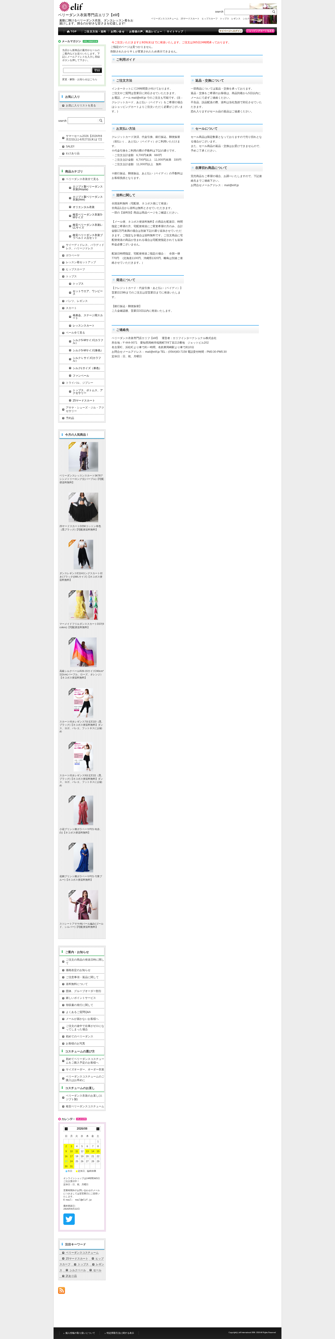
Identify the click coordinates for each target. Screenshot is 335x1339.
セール (262, 18)
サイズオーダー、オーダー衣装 (85, 1069)
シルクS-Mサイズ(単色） (88, 350)
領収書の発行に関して (79, 1005)
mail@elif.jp (138, 97)
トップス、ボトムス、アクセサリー (88, 392)
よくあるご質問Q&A (78, 1012)
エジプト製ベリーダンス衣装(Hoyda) (88, 188)
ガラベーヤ (73, 255)
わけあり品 (73, 153)
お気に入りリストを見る (81, 105)
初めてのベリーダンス (79, 1036)
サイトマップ (175, 31)
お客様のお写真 (75, 1043)
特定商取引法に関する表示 (120, 1333)
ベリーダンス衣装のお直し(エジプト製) (84, 1097)
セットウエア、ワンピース (88, 293)
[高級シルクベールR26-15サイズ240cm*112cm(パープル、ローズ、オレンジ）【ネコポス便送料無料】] (83, 652)
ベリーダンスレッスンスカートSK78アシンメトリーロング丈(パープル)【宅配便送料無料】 (81, 478)
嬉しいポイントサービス (81, 998)
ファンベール (81, 375)
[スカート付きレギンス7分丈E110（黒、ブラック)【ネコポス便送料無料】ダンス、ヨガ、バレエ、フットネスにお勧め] (83, 703)
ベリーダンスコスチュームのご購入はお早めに (85, 1078)
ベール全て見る (75, 332)
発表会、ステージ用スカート (88, 317)
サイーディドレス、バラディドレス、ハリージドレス (85, 246)
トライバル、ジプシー (79, 382)
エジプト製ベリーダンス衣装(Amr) (88, 198)
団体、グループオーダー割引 (83, 991)
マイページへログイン (230, 31)
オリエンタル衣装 (84, 207)
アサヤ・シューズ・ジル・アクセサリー (85, 409)
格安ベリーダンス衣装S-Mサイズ (88, 216)
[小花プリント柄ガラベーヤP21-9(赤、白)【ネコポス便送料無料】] (83, 810)
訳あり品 (272, 18)
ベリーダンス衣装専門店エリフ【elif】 (89, 15)
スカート (71, 308)
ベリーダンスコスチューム (164, 18)
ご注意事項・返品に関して (82, 977)
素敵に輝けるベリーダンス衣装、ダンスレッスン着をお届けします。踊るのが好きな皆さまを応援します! (96, 22)
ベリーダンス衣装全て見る (82, 179)
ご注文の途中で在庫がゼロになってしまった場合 (85, 1027)
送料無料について (77, 984)
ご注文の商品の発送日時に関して (85, 961)
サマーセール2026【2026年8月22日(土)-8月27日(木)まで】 (84, 137)
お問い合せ (118, 31)
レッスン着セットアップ (81, 262)
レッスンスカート (84, 325)
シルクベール (249, 18)
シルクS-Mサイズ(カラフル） (88, 341)
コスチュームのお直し (80, 1088)
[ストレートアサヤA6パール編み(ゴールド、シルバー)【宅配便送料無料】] (83, 905)
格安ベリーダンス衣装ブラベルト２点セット (88, 236)
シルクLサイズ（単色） (87, 368)
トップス (224, 18)
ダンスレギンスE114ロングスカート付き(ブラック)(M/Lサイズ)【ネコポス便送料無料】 (81, 576)
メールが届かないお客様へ (82, 1018)
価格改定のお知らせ (78, 970)
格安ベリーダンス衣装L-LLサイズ (88, 226)
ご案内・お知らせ (77, 952)
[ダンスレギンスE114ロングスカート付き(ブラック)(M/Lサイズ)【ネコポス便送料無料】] (83, 554)
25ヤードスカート (190, 18)
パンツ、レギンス (77, 301)
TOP (74, 31)
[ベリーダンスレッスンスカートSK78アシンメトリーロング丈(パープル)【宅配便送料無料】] (83, 457)
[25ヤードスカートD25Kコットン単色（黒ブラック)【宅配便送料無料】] (83, 507)
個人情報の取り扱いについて (80, 1333)
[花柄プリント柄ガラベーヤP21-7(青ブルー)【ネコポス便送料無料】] (83, 857)
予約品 (70, 418)
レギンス (235, 18)
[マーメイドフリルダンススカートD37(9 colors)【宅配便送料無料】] (83, 605)
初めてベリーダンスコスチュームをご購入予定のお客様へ (85, 1060)
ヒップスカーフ (210, 18)
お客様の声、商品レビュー (145, 31)
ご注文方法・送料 (95, 31)
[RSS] (61, 1291)
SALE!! (70, 146)
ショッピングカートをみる (260, 31)
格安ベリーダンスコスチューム (85, 1106)
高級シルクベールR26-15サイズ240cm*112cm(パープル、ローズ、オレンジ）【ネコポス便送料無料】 (81, 674)
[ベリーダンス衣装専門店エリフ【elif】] (71, 11)
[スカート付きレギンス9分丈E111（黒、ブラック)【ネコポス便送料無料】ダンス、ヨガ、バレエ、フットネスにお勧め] (83, 756)
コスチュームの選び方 (80, 1051)
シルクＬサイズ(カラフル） (87, 359)
